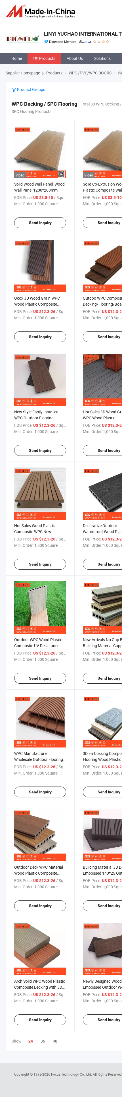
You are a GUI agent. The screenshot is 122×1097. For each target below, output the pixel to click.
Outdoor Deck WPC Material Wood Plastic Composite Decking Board (38, 873)
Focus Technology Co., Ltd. (72, 1074)
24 (30, 1041)
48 (55, 1041)
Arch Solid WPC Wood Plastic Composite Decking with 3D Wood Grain (39, 987)
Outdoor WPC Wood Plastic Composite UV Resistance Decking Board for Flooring (38, 645)
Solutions (102, 58)
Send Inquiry (40, 222)
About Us (75, 58)
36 (43, 1041)
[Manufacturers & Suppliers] (41, 11)
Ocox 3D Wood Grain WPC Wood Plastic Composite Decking (37, 304)
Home (16, 58)
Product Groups (30, 89)
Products (47, 58)
